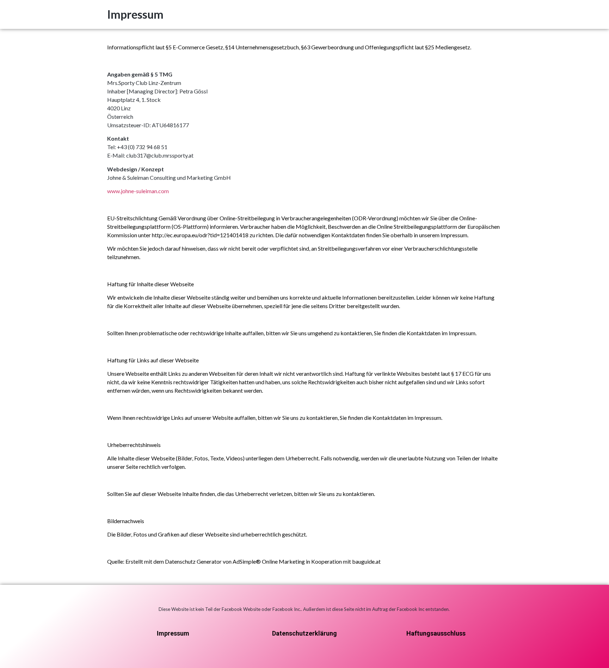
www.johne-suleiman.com (138, 191)
